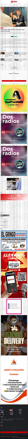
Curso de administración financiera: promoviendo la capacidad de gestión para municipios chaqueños (9, 60)
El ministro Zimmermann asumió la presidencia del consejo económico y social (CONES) (23, 60)
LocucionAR (16, 436)
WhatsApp (15, 36)
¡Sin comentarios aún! (14, 67)
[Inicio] (14, 2)
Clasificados (23, 437)
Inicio (17, 437)
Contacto (2, 425)
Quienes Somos (20, 437)
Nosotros (2, 422)
